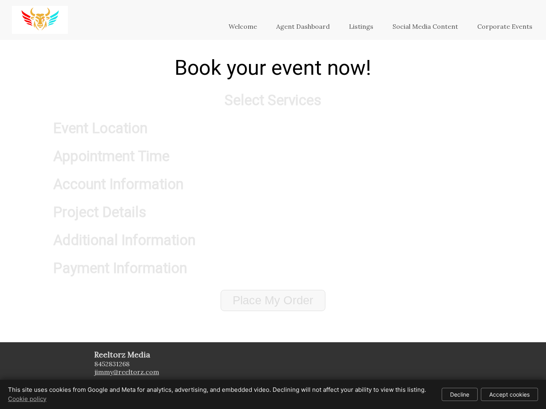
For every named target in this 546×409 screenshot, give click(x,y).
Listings (361, 26)
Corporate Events (504, 26)
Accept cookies (509, 394)
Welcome (243, 26)
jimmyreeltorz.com (126, 372)
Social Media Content (425, 26)
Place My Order (273, 300)
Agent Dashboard (303, 26)
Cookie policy (27, 399)
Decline (459, 394)
